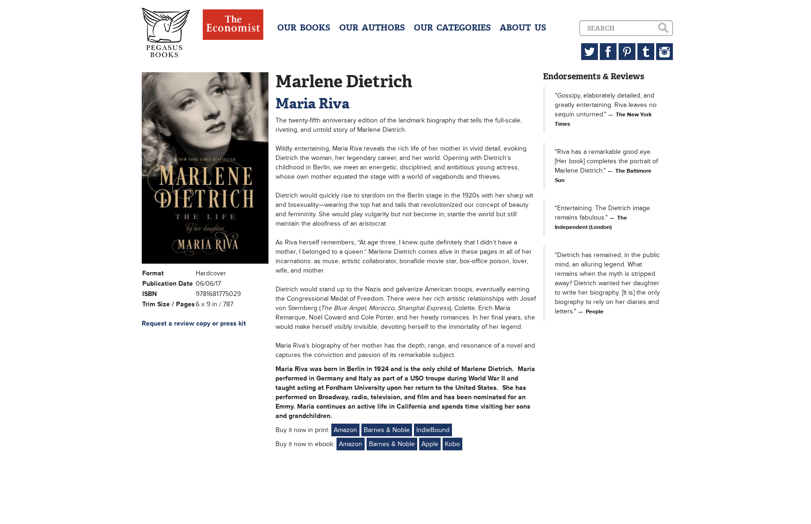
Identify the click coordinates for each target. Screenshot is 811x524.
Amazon (345, 430)
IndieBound (433, 430)
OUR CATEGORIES (452, 27)
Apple (429, 444)
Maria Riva (312, 103)
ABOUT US (523, 27)
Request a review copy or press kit (194, 323)
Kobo (452, 444)
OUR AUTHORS (372, 27)
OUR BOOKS (303, 27)
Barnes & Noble (387, 430)
